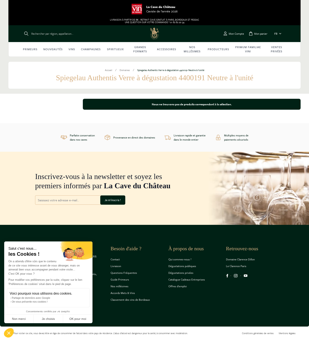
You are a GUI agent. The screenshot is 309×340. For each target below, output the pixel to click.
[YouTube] (245, 275)
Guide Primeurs (120, 279)
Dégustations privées (180, 273)
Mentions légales (287, 333)
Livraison (116, 266)
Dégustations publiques (182, 266)
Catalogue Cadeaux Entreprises (186, 279)
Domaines (125, 70)
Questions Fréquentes (124, 273)
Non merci (19, 318)
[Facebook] (227, 275)
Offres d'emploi (177, 286)
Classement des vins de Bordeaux (130, 300)
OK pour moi (77, 318)
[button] (9, 333)
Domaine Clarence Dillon (240, 259)
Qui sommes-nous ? (179, 259)
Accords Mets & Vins (123, 293)
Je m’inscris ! (113, 200)
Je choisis (48, 318)
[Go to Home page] (154, 34)
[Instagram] (235, 275)
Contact (115, 259)
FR (275, 34)
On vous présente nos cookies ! (30, 301)
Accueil (108, 70)
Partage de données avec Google (31, 298)
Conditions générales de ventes (258, 333)
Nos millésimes (119, 286)
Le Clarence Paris (236, 266)
